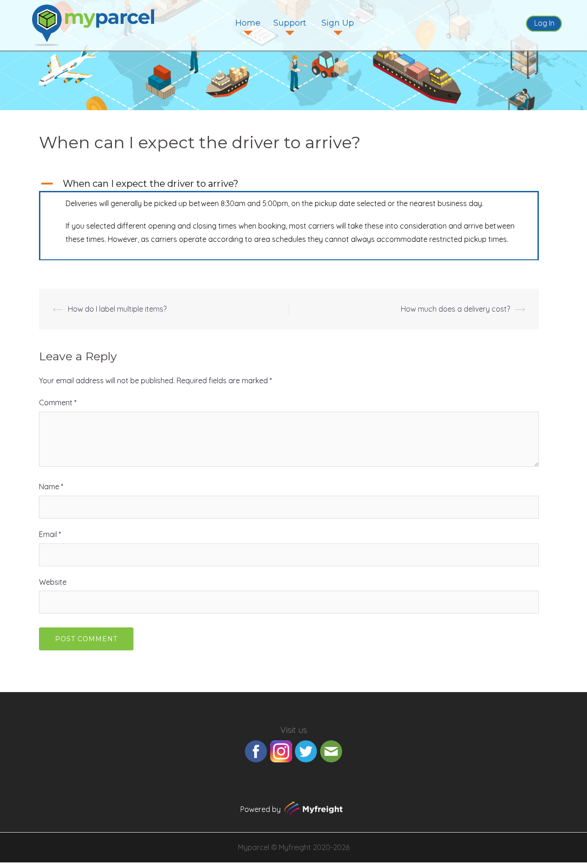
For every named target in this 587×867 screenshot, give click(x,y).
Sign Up (337, 23)
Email (50, 534)
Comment (58, 402)
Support (289, 23)
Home (247, 23)
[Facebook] (256, 750)
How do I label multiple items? (117, 308)
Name (51, 486)
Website (52, 582)
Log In (544, 23)
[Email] (331, 750)
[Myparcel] (93, 24)
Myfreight (295, 847)
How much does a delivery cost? (455, 308)
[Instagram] (281, 750)
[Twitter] (306, 750)
